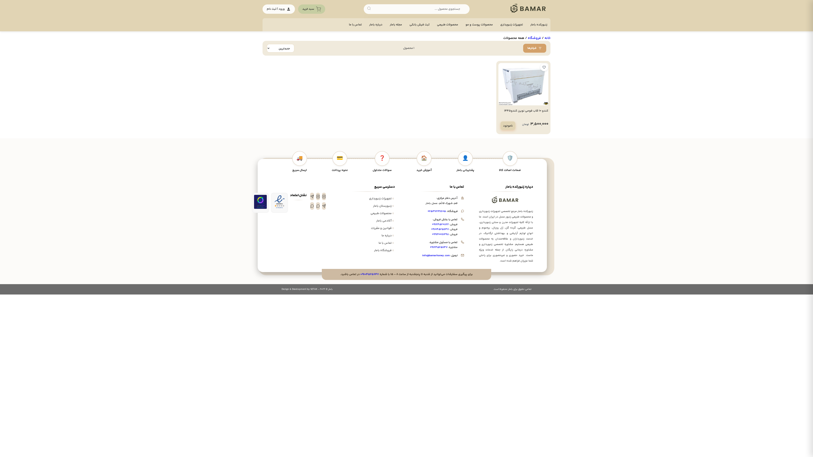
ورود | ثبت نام (276, 9)
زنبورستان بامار (383, 206)
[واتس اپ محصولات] (312, 206)
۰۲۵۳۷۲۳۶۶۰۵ (437, 211)
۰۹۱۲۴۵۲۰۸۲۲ (440, 224)
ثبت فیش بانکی (419, 24)
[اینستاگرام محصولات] (318, 196)
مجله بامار (396, 24)
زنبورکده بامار (538, 24)
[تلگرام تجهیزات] (312, 196)
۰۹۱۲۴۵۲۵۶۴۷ (439, 247)
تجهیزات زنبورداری (381, 198)
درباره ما (388, 235)
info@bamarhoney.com (435, 255)
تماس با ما (355, 24)
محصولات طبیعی (447, 24)
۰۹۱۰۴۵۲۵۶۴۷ (440, 229)
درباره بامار (375, 24)
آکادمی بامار (385, 221)
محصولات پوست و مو (479, 24)
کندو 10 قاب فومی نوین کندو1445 (526, 111)
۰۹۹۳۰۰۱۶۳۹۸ (440, 234)
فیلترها (531, 48)
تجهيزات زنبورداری (511, 24)
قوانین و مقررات (382, 228)
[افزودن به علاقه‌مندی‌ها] (544, 67)
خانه (547, 38)
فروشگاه (534, 38)
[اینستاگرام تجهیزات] (324, 196)
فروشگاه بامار (384, 250)
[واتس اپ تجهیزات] (318, 206)
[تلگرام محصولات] (324, 206)
